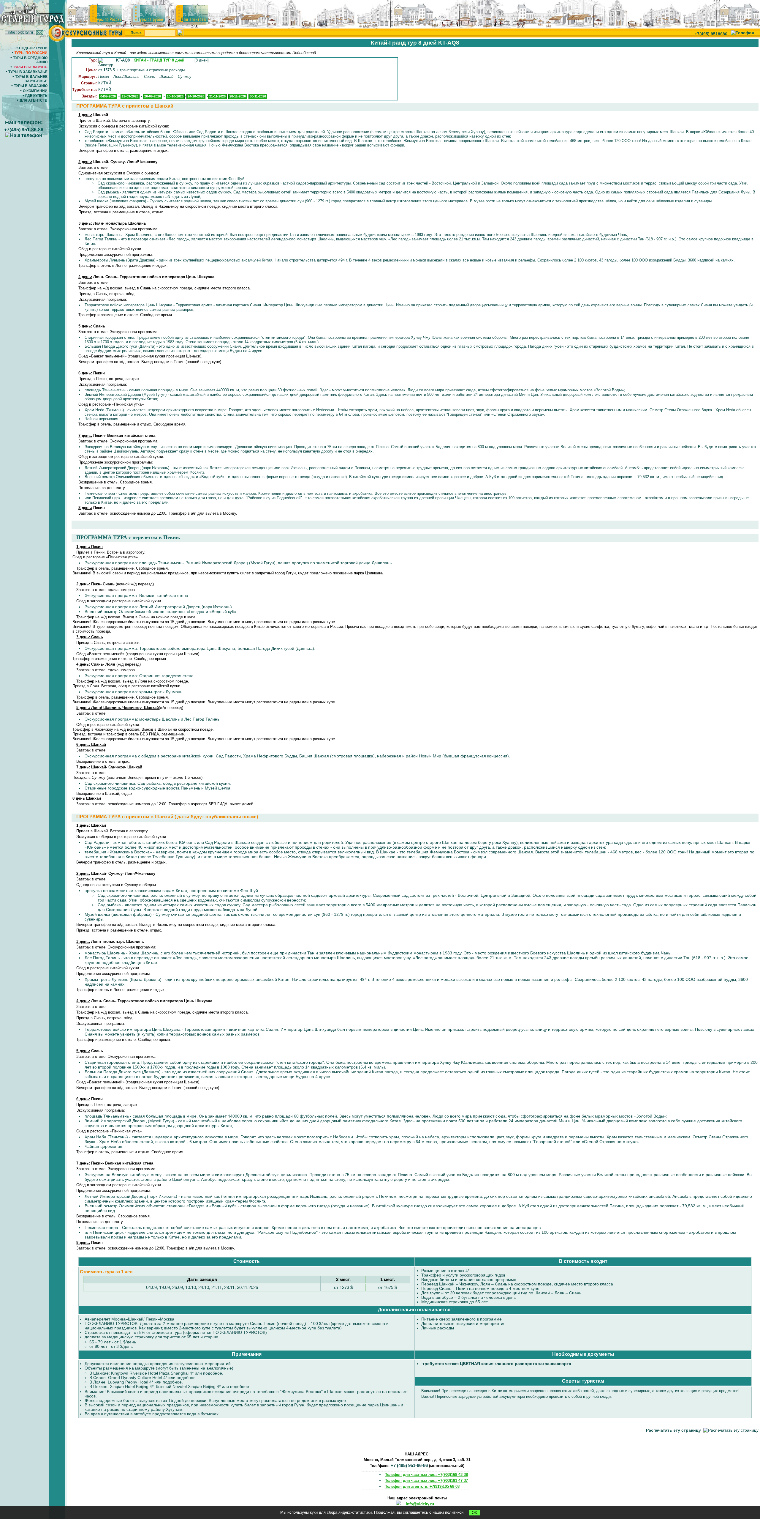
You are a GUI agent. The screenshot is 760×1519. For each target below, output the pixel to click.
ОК (474, 1512)
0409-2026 (108, 96)
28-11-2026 (237, 96)
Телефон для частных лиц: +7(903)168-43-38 (426, 1474)
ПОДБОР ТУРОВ (33, 48)
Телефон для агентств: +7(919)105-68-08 (422, 1486)
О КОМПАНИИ (35, 91)
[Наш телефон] (742, 32)
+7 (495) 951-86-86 (409, 1465)
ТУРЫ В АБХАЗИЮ (31, 86)
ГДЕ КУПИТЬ (36, 96)
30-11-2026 (258, 96)
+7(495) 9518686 (711, 33)
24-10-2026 (196, 96)
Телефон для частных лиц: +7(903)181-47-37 (426, 1480)
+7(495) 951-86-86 (23, 129)
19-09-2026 (130, 96)
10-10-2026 (175, 96)
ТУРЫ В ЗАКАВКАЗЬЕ (28, 72)
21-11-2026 (217, 96)
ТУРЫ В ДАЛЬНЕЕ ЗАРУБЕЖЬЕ (31, 79)
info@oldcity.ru (420, 1504)
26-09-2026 (152, 96)
